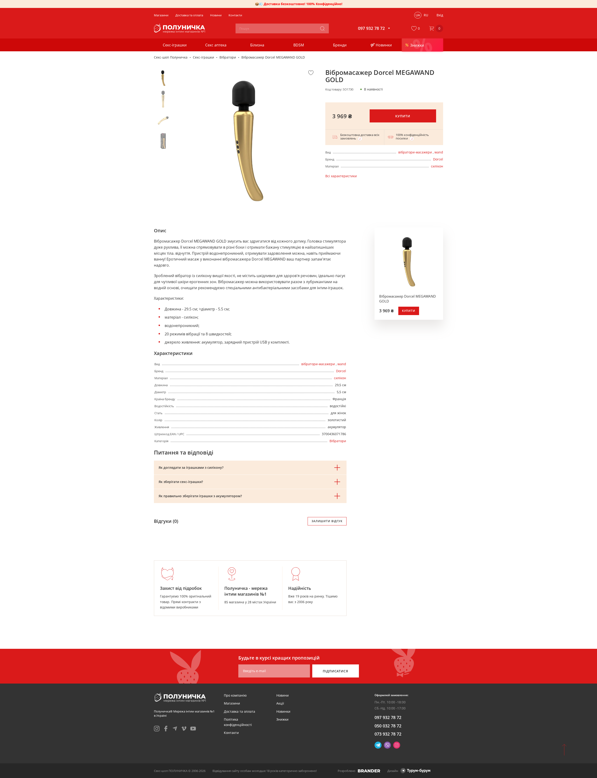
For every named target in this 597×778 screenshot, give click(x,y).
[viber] (387, 745)
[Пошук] (322, 28)
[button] (416, 28)
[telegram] (175, 728)
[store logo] (180, 28)
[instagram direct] (396, 745)
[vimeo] (184, 728)
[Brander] (369, 770)
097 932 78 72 (388, 717)
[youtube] (193, 728)
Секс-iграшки (203, 57)
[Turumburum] (415, 770)
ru (426, 15)
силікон (437, 166)
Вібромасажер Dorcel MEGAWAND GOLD (407, 298)
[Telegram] (378, 745)
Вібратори (227, 57)
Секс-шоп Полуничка (170, 57)
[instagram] (157, 728)
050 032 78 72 (388, 726)
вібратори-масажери (415, 152)
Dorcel (438, 159)
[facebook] (166, 728)
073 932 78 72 (388, 734)
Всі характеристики (341, 176)
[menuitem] (235, 695)
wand (438, 152)
